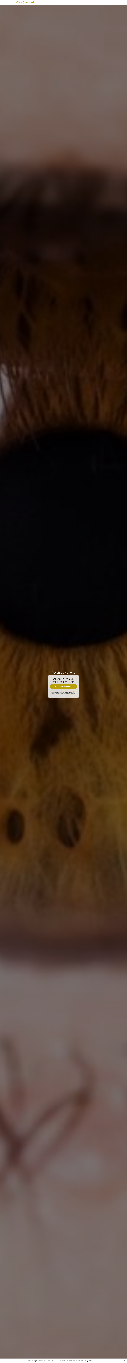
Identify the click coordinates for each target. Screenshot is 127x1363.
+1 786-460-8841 (64, 686)
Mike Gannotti (25, 2)
